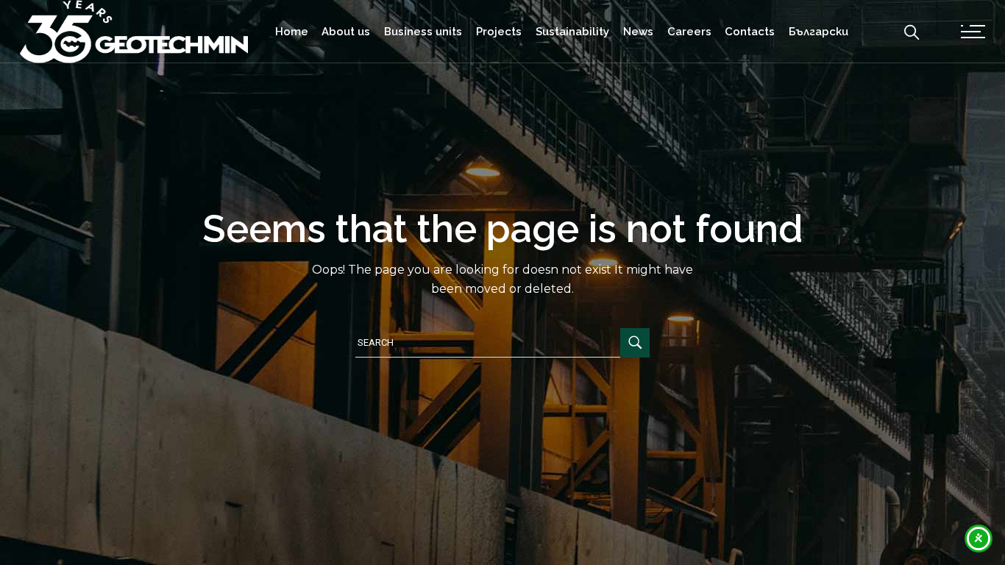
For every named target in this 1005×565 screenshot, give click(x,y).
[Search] (911, 31)
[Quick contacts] (973, 31)
